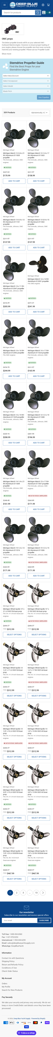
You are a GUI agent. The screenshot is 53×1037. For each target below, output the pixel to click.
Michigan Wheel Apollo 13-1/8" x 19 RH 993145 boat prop (38, 731)
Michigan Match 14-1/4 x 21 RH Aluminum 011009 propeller (14, 483)
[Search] (38, 12)
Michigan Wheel (8, 150)
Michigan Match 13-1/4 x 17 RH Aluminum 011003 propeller (38, 155)
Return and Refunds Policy (12, 965)
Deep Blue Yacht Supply (22, 1018)
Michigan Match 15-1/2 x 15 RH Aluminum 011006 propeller (38, 550)
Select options (14, 635)
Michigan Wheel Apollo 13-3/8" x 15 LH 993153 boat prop (13, 792)
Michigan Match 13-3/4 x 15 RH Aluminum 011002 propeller (38, 222)
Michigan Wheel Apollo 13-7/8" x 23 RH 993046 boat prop (38, 853)
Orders (4, 983)
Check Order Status (10, 971)
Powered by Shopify (38, 1018)
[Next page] (42, 892)
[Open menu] (4, 5)
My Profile (6, 987)
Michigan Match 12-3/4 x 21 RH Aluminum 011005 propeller (14, 155)
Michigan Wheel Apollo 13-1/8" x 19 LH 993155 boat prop (13, 731)
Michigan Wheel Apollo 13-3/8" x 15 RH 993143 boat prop (38, 792)
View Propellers (43, 97)
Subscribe (44, 920)
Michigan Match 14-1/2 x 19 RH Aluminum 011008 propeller (38, 417)
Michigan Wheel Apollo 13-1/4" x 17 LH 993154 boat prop (13, 670)
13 (36, 893)
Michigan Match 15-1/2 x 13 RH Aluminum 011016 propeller (14, 550)
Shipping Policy (8, 961)
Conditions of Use (9, 968)
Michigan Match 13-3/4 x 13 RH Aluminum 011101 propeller (14, 222)
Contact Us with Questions (13, 958)
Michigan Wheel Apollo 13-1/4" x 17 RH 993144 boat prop (38, 670)
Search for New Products (12, 990)
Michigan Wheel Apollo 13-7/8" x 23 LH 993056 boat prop (13, 853)
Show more (6, 54)
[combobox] (21, 12)
